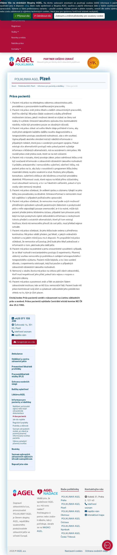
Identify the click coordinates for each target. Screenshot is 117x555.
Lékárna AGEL (18, 394)
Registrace (16, 26)
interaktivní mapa (95, 515)
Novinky (16, 449)
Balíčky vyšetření (20, 389)
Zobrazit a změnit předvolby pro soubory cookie (79, 16)
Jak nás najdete (19, 419)
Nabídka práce (17, 43)
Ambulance (17, 353)
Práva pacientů (19, 416)
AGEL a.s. (21, 551)
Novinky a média (18, 37)
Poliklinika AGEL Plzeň (26, 86)
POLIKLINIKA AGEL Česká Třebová (70, 535)
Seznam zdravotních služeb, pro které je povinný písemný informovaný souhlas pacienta (21, 433)
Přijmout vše (23, 16)
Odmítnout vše (43, 16)
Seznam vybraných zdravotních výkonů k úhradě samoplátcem (22, 457)
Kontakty (15, 48)
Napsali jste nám (20, 464)
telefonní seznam (22, 331)
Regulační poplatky (20, 422)
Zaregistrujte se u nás (25, 341)
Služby (14, 31)
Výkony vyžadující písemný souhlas (20, 442)
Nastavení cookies (73, 551)
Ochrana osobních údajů (20, 383)
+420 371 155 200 (21, 319)
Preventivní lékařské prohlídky (22, 367)
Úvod (14, 86)
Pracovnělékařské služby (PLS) (20, 375)
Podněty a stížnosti (20, 425)
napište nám (20, 335)
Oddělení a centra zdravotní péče (20, 360)
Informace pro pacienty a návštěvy (51, 86)
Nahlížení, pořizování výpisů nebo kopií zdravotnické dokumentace (21, 410)
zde (26, 6)
